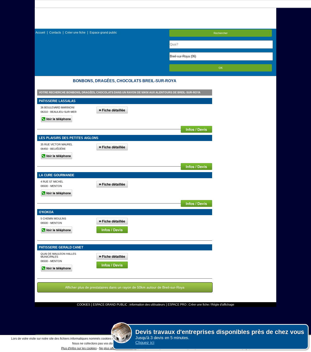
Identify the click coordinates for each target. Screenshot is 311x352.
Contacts (55, 32)
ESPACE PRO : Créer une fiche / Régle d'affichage (201, 304)
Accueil (40, 32)
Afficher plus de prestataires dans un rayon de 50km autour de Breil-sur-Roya (124, 287)
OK (221, 67)
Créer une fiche (75, 32)
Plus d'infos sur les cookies (79, 348)
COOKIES (83, 304)
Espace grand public (103, 32)
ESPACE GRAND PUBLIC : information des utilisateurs (129, 304)
